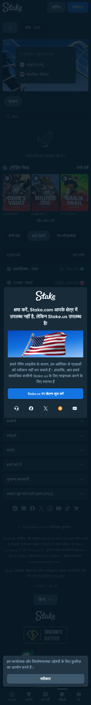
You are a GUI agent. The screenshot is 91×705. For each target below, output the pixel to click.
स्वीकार (45, 679)
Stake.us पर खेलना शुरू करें (46, 393)
